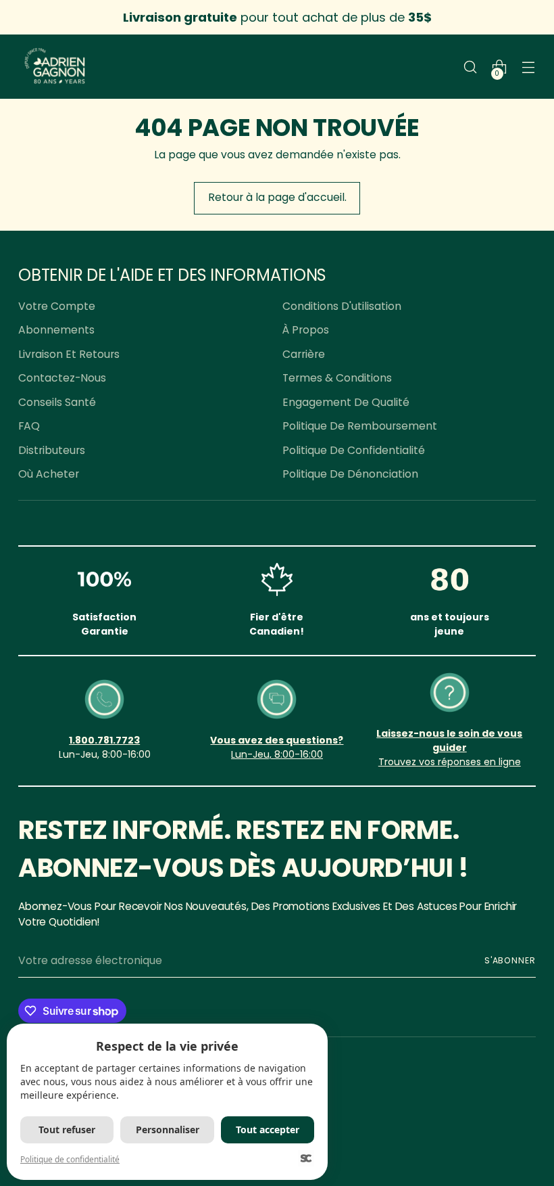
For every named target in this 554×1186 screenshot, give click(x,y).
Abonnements (56, 330)
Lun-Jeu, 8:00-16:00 (277, 754)
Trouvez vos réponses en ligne (449, 762)
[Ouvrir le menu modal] (529, 67)
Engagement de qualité (345, 402)
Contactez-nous (62, 378)
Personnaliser (167, 1129)
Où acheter (48, 474)
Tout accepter (267, 1129)
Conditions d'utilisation (341, 306)
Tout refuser (67, 1129)
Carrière (303, 354)
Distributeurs (51, 450)
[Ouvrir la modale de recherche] (470, 67)
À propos (305, 330)
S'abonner (510, 960)
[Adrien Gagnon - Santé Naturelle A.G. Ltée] (55, 66)
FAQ (29, 426)
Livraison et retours (69, 354)
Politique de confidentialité (353, 450)
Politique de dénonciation (350, 474)
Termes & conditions (337, 378)
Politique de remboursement (359, 426)
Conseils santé (57, 402)
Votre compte (56, 306)
